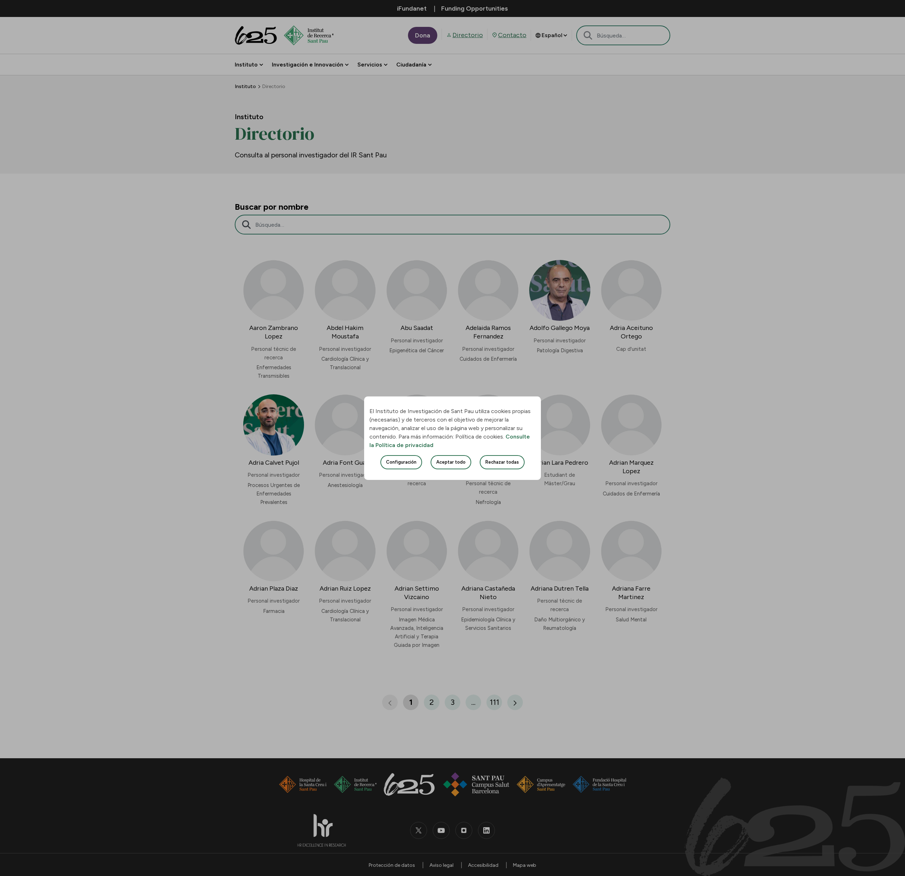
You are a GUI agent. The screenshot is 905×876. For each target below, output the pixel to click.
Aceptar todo (451, 462)
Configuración (401, 462)
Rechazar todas (502, 462)
